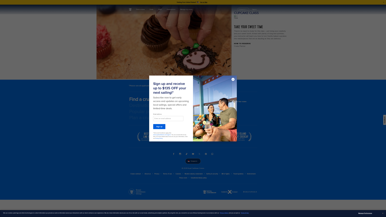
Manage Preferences (365, 213)
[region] (193, 213)
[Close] (383, 213)
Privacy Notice (224, 213)
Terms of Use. (245, 213)
